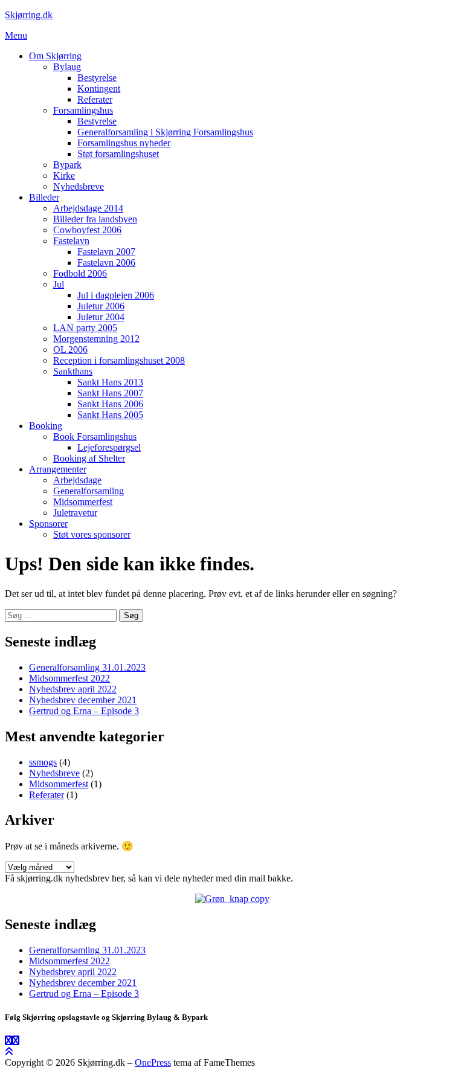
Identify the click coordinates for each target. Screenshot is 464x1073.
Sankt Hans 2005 (110, 415)
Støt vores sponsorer (91, 534)
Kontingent (98, 88)
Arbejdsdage (77, 480)
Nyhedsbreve (78, 186)
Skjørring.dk (29, 15)
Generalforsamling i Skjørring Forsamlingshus (165, 132)
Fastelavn (71, 241)
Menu (16, 35)
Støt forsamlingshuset (118, 154)
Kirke (64, 175)
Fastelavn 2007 (106, 251)
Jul (58, 284)
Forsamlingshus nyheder (123, 143)
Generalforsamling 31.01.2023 (87, 667)
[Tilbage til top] (9, 1051)
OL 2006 (70, 349)
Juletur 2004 (100, 317)
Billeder (44, 197)
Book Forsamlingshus (95, 436)
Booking (45, 425)
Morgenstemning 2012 (96, 339)
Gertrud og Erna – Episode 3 (84, 711)
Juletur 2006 (100, 306)
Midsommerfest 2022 (69, 678)
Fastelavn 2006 (106, 262)
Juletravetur (75, 512)
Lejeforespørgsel (109, 447)
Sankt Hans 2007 (110, 393)
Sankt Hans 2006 (110, 404)
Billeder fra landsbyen (95, 219)
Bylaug (67, 67)
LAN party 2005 (85, 328)
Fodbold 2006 (80, 273)
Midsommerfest (82, 502)
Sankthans (72, 371)
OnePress (153, 1062)
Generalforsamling (88, 491)
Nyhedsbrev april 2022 (73, 689)
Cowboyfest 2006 (87, 230)
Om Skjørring (55, 56)
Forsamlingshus (83, 110)
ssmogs (43, 762)
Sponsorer (48, 523)
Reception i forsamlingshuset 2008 (119, 360)
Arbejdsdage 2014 (88, 208)
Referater (94, 99)
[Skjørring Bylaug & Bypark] (15, 1041)
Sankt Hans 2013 (110, 382)
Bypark (67, 165)
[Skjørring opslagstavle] (8, 1041)
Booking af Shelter (89, 458)
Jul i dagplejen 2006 (115, 295)
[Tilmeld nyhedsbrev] (232, 899)
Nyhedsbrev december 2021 (83, 700)
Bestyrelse (97, 77)
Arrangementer (57, 469)
